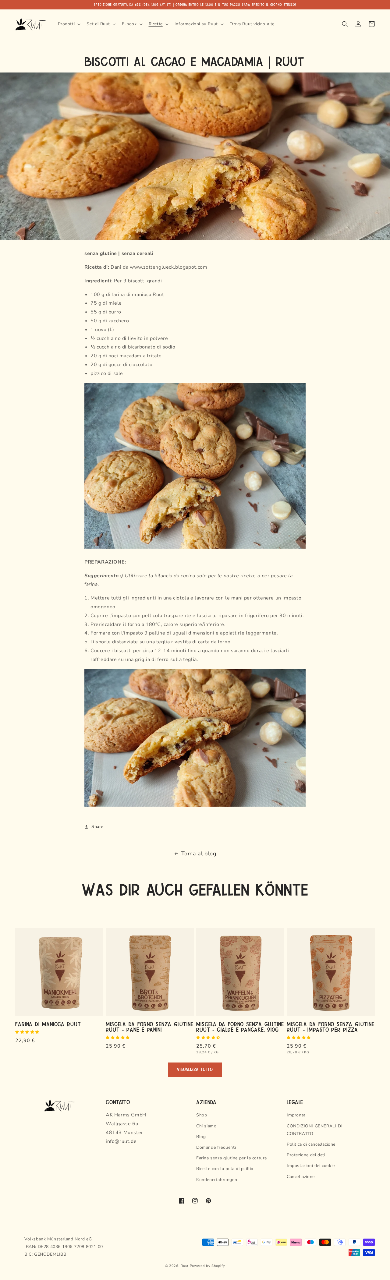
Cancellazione (301, 1176)
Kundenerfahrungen (216, 1180)
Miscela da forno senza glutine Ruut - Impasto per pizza (330, 1026)
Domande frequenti (216, 1147)
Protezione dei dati (306, 1155)
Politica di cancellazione (311, 1144)
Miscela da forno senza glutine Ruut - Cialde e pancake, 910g (240, 1026)
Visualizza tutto (195, 1070)
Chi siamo (206, 1126)
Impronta (296, 1115)
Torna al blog (199, 853)
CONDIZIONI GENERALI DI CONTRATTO (314, 1130)
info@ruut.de (121, 1141)
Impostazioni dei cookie (311, 1166)
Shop (201, 1115)
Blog (201, 1137)
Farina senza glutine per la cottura (231, 1158)
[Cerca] (345, 24)
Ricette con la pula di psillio (225, 1169)
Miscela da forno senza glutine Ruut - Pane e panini (149, 1026)
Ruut (185, 1266)
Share (97, 826)
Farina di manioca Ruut (48, 1024)
